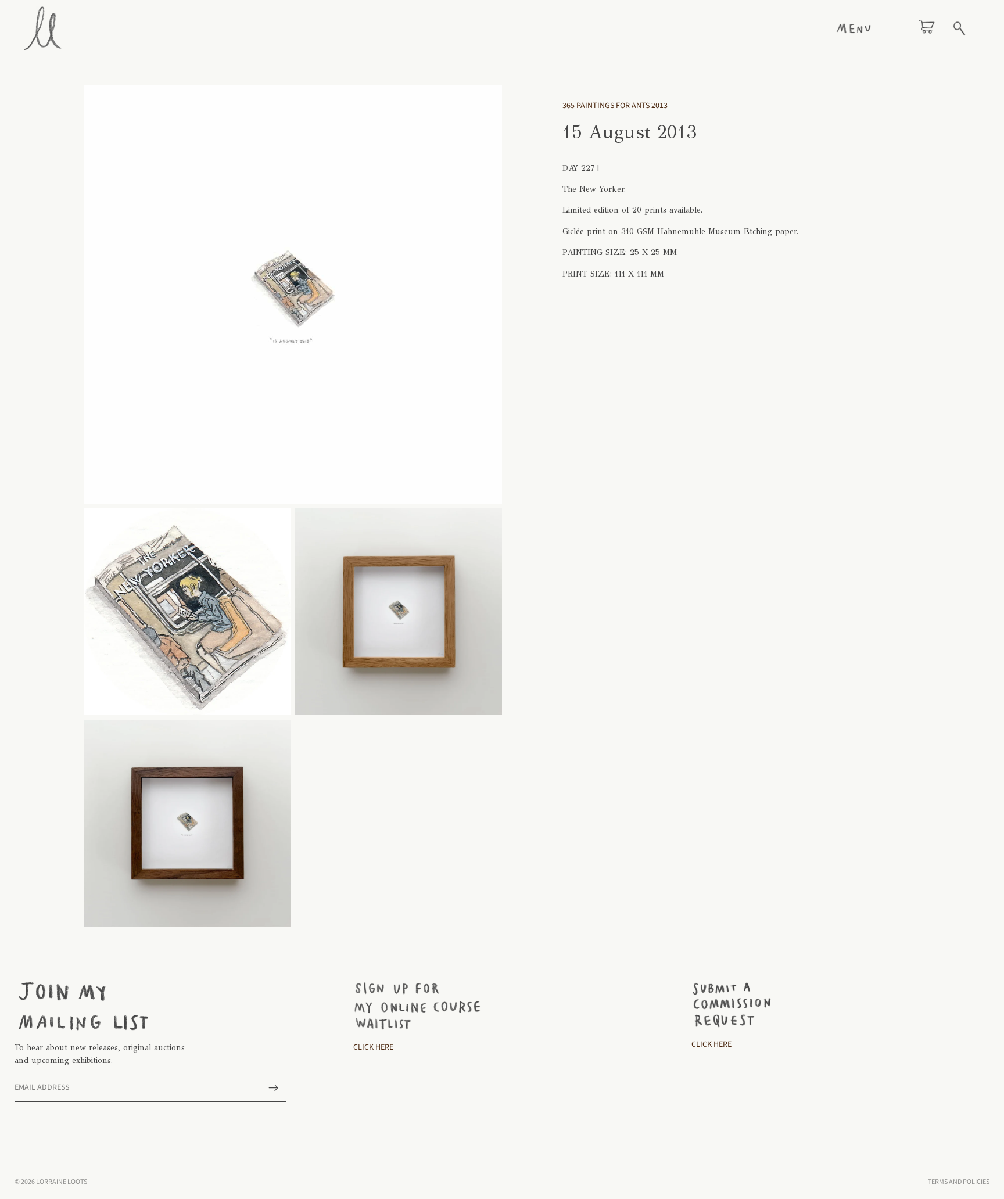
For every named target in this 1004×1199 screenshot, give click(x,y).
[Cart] (926, 28)
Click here (711, 1044)
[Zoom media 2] (187, 611)
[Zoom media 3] (398, 611)
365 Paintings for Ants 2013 (615, 106)
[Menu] (853, 28)
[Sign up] (273, 1088)
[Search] (959, 28)
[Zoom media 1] (293, 294)
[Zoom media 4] (187, 823)
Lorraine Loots (61, 1182)
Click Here (373, 1047)
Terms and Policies (958, 1182)
